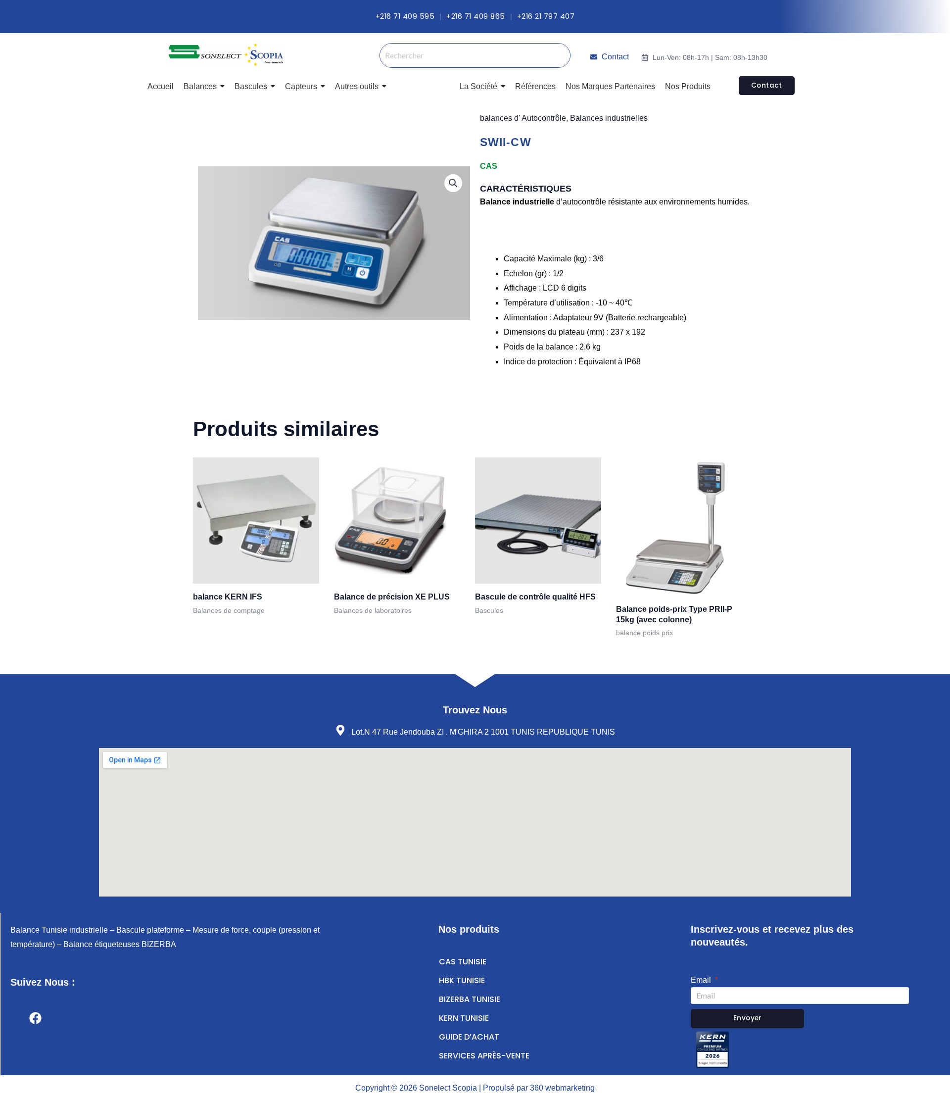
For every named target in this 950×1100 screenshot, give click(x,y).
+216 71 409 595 (405, 16)
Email (702, 980)
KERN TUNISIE (464, 1018)
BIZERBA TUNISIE (469, 999)
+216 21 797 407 (546, 16)
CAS (488, 166)
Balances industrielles (609, 118)
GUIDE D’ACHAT (469, 1037)
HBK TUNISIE (462, 980)
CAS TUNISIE (462, 961)
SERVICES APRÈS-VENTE (484, 1055)
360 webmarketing (562, 1088)
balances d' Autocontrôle (523, 118)
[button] (453, 183)
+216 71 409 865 (475, 16)
